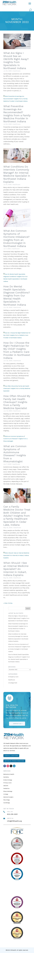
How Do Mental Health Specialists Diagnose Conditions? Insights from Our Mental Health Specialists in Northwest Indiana (16, 295)
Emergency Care (13, 676)
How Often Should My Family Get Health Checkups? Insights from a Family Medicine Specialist (16, 402)
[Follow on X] (11, 766)
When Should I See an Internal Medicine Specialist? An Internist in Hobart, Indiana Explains (15, 569)
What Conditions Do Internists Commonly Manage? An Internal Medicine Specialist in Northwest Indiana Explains (16, 174)
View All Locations (11, 755)
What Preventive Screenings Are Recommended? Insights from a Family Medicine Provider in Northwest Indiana (16, 114)
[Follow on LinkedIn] (14, 766)
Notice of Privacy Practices (14, 760)
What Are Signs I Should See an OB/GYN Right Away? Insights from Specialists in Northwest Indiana (16, 60)
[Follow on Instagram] (8, 766)
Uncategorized (12, 683)
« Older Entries (7, 603)
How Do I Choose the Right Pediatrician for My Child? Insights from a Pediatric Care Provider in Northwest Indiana (16, 350)
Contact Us (17, 723)
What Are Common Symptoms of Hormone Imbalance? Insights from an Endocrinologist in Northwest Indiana (16, 238)
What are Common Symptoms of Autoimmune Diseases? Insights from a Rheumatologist (14, 454)
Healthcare (16, 71)
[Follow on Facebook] (4, 766)
